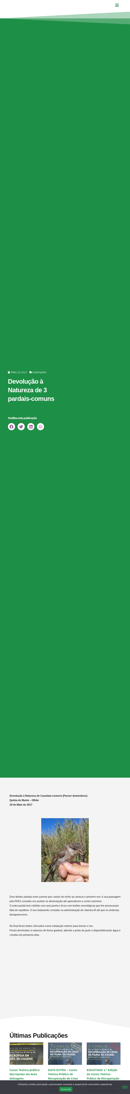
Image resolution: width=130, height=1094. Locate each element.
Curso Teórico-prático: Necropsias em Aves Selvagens (25, 1074)
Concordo (66, 1089)
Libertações (39, 372)
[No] (125, 1087)
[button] (11, 426)
